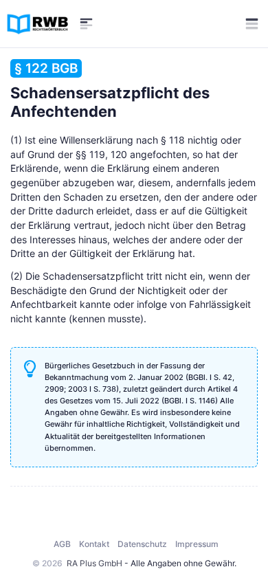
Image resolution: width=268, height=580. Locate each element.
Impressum (197, 544)
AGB (62, 544)
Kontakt (94, 544)
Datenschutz (142, 544)
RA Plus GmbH (94, 563)
